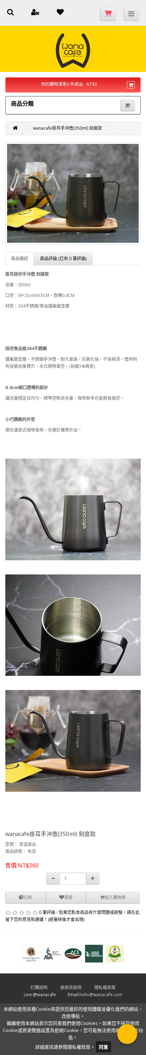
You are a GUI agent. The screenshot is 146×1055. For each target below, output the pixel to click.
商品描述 (19, 259)
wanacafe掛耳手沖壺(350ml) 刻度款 (67, 128)
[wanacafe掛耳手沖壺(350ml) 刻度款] (73, 193)
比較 (28, 897)
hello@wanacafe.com (100, 995)
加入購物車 (115, 897)
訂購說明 (44, 987)
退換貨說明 (76, 987)
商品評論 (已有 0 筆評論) (63, 259)
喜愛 (68, 897)
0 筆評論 (47, 912)
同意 (103, 1047)
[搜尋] (10, 13)
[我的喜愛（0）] (60, 13)
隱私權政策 (110, 987)
